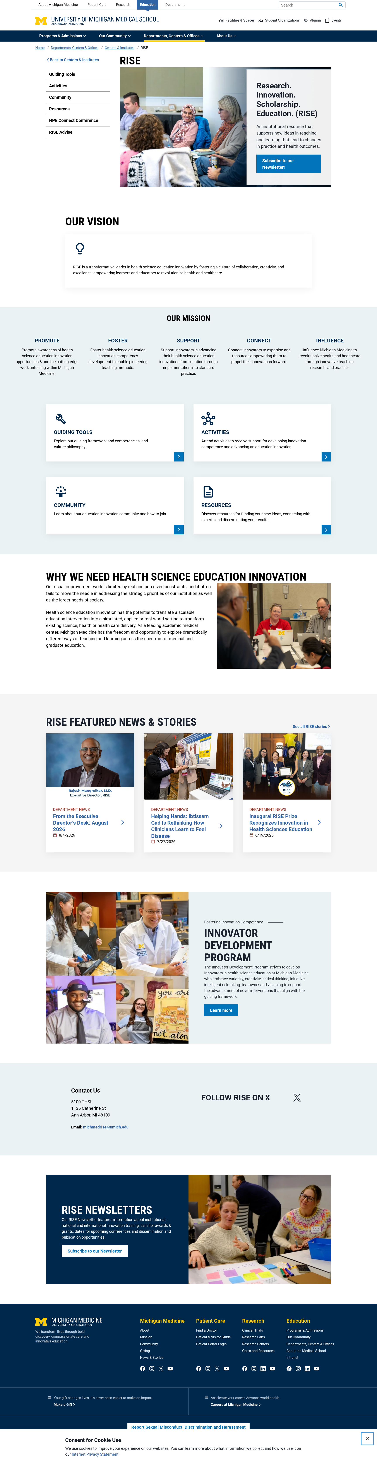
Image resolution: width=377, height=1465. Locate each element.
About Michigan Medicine (58, 5)
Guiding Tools (62, 74)
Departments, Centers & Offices (310, 1344)
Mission (146, 1337)
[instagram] (151, 1369)
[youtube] (170, 1369)
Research (123, 5)
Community (60, 97)
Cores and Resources (258, 1351)
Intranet (292, 1358)
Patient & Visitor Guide (213, 1337)
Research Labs (253, 1337)
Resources (59, 108)
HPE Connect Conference (73, 120)
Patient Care (96, 5)
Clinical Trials (252, 1330)
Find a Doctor (206, 1330)
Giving (145, 1351)
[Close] (367, 1438)
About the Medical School (306, 1351)
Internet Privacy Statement (95, 1454)
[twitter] (161, 1369)
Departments (175, 5)
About (144, 1330)
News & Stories (151, 1358)
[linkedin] (263, 1369)
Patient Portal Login (211, 1344)
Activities (58, 85)
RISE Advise (60, 132)
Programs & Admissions (305, 1330)
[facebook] (142, 1369)
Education (148, 5)
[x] (297, 1098)
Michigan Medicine (162, 1321)
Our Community (298, 1337)
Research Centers (255, 1344)
